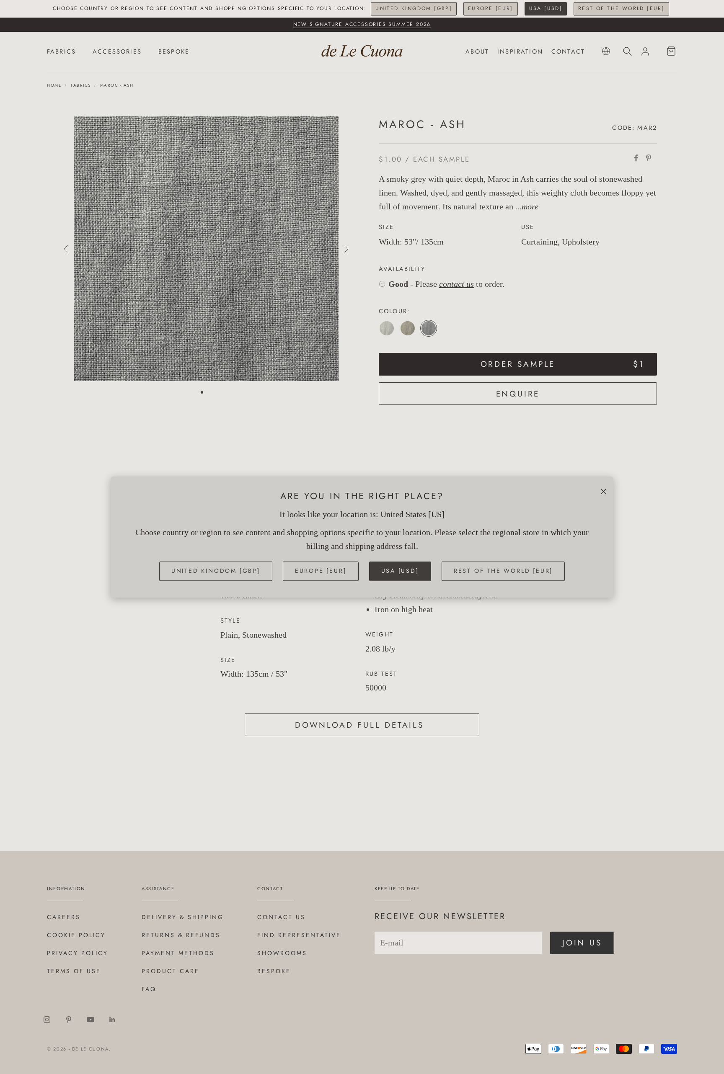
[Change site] (606, 51)
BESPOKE (173, 51)
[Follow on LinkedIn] (112, 1019)
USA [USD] (546, 8)
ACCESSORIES (117, 51)
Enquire (518, 393)
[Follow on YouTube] (90, 1019)
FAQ (149, 989)
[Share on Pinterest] (648, 158)
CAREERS (63, 917)
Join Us (582, 942)
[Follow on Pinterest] (69, 1019)
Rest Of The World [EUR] (621, 8)
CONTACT (568, 51)
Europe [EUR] (490, 8)
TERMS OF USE (74, 971)
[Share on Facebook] (636, 158)
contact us (456, 283)
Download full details (359, 725)
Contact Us (281, 917)
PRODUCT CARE (170, 971)
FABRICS (61, 51)
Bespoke (274, 971)
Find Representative (299, 935)
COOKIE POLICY (76, 935)
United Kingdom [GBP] (413, 8)
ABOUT (477, 51)
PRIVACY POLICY (77, 953)
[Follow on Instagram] (47, 1019)
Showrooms (282, 953)
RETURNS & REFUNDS (181, 935)
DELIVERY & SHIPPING (183, 917)
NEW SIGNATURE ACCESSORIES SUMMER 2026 (362, 24)
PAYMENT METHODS (178, 953)
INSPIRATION (520, 51)
